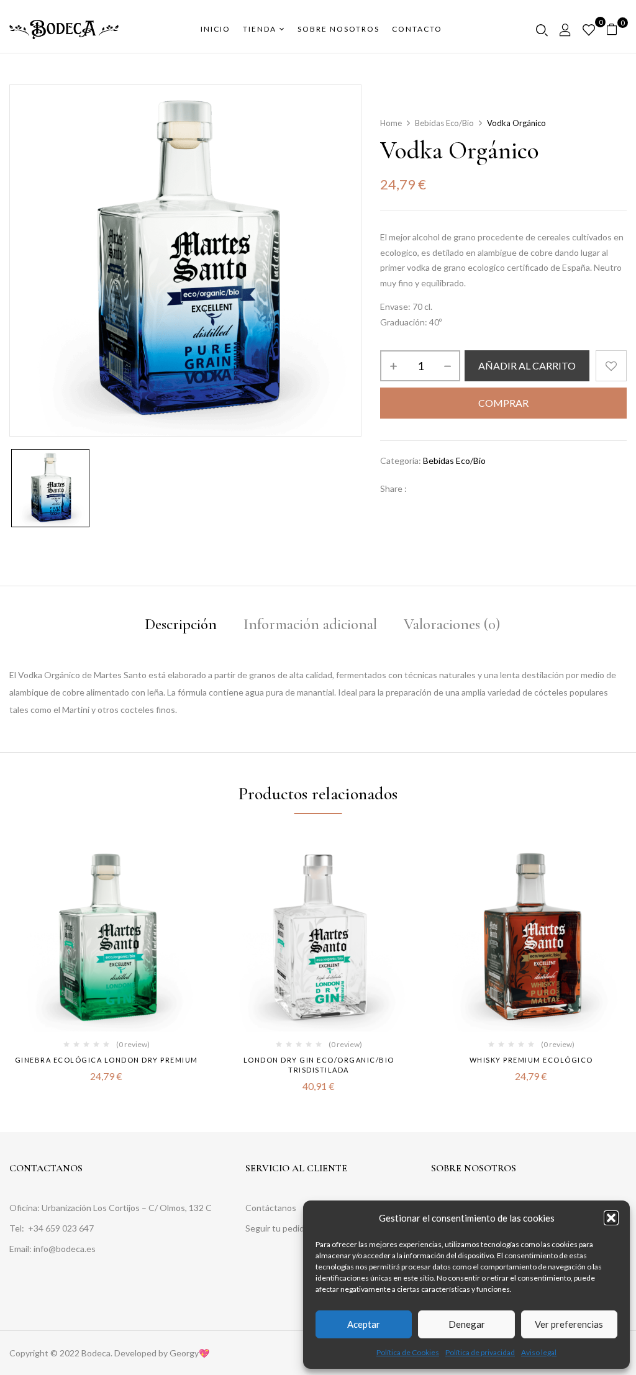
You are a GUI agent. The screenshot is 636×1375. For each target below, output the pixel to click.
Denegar (466, 1324)
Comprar (503, 403)
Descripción (181, 624)
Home (391, 123)
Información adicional (310, 624)
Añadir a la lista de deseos (611, 365)
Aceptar (363, 1324)
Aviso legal (538, 1352)
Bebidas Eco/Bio (444, 123)
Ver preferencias (569, 1324)
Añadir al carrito (527, 365)
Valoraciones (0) (452, 624)
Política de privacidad (480, 1352)
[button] (611, 1218)
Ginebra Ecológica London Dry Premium (106, 1060)
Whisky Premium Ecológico (531, 1060)
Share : (393, 488)
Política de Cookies (407, 1352)
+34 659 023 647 (62, 1228)
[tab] (181, 626)
